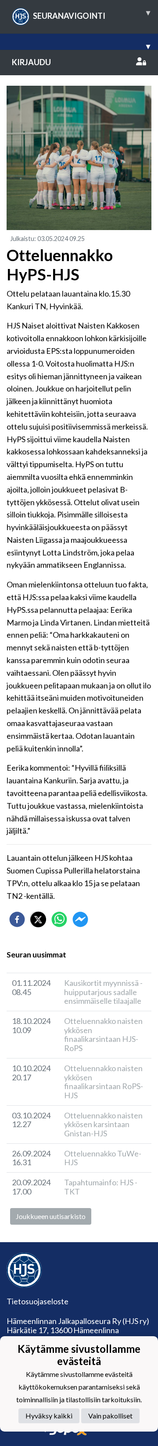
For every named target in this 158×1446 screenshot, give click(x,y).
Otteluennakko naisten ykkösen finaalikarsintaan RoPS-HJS (103, 1081)
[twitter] (38, 919)
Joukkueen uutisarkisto (51, 1216)
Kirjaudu (31, 62)
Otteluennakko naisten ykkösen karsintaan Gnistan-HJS (103, 1124)
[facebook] (17, 919)
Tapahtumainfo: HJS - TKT (100, 1186)
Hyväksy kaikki (48, 1415)
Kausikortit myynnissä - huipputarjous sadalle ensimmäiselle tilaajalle (103, 992)
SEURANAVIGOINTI (91, 14)
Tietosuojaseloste (37, 1301)
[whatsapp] (59, 919)
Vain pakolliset (110, 1415)
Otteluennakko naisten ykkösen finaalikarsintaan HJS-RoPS (103, 1034)
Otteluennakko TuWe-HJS (102, 1158)
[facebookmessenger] (80, 919)
